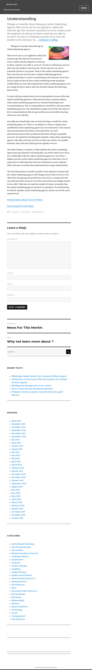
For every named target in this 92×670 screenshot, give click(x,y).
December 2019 (18, 512)
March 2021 (17, 465)
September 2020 (19, 483)
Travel (15, 613)
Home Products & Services (23, 578)
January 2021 (17, 471)
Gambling (16, 569)
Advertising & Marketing (23, 544)
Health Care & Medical (22, 575)
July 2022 (16, 440)
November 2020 (19, 477)
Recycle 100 (12, 4)
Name (10, 273)
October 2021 (17, 446)
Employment (17, 559)
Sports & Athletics (20, 606)
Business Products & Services (25, 553)
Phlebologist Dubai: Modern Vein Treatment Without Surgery (39, 376)
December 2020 (19, 474)
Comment (12, 239)
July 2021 (15, 452)
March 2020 (17, 502)
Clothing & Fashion (20, 556)
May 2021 (16, 458)
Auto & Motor (18, 550)
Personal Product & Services (24, 591)
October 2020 (18, 480)
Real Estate (16, 597)
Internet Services (19, 581)
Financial (16, 563)
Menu (84, 8)
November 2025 (18, 424)
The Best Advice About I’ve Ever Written (25, 200)
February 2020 (18, 505)
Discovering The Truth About (20, 206)
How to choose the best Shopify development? (32, 389)
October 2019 (17, 518)
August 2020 (17, 487)
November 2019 (18, 515)
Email (10, 284)
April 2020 (16, 499)
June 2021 (16, 455)
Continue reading (48, 40)
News (14, 588)
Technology (17, 610)
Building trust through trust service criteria (31, 385)
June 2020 (16, 493)
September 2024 (19, 430)
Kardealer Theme (50, 667)
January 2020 (17, 509)
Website (10, 295)
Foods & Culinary (19, 566)
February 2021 (18, 468)
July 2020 (16, 490)
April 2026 (16, 421)
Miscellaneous (18, 585)
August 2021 (17, 449)
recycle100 (15, 212)
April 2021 (16, 461)
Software (16, 603)
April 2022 (16, 443)
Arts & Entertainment (21, 547)
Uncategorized (18, 616)
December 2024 (18, 427)
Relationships (18, 600)
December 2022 (18, 433)
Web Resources (38, 212)
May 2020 (16, 496)
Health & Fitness (19, 572)
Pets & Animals (18, 594)
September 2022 (19, 436)
